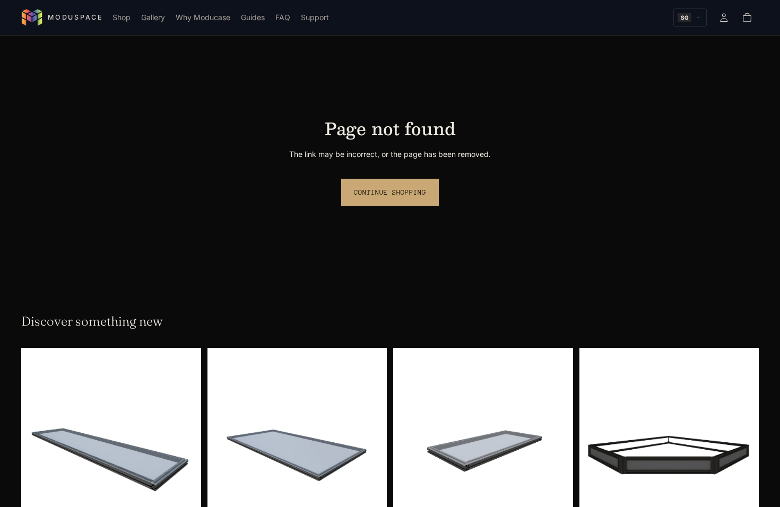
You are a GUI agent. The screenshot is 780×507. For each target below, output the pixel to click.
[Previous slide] (37, 453)
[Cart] (747, 17)
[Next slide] (185, 453)
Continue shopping (390, 192)
